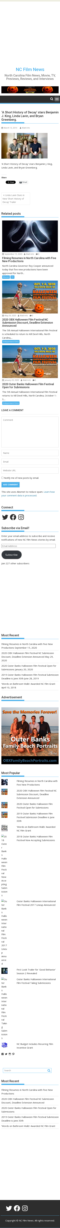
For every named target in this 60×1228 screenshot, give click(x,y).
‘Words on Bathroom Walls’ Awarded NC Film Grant (28, 683)
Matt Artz (26, 128)
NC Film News (30, 69)
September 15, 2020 (13, 254)
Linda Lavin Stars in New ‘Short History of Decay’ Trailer (13, 198)
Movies (6, 277)
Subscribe (11, 554)
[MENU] (57, 99)
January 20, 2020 (11, 380)
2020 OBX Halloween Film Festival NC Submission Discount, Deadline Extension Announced (37, 794)
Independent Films (11, 341)
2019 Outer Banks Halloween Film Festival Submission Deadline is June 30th (35, 817)
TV (12, 277)
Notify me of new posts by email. (21, 477)
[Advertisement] (30, 31)
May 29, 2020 (10, 315)
